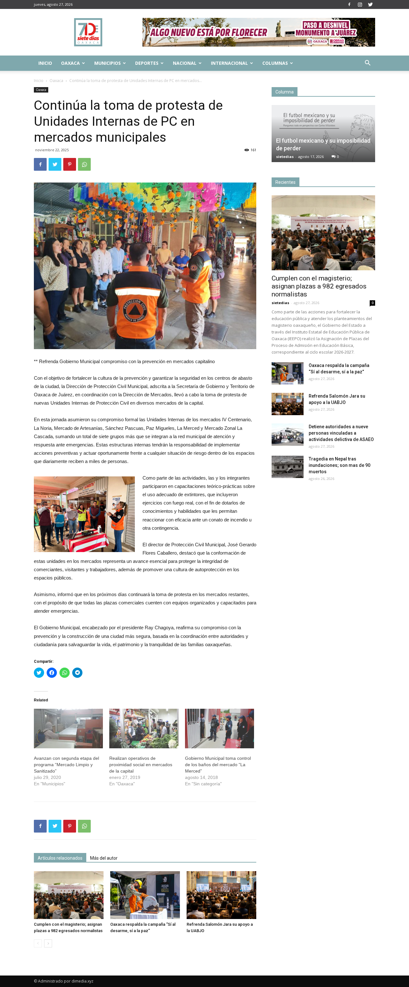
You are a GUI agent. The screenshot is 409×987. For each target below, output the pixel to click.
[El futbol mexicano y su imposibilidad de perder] (323, 133)
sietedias (285, 156)
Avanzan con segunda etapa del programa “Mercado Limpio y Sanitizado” (66, 765)
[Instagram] (360, 4)
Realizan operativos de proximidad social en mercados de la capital (140, 765)
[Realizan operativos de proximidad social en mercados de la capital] (143, 728)
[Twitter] (370, 4)
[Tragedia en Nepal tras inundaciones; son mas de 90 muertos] (288, 467)
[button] (367, 64)
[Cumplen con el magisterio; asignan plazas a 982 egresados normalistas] (69, 895)
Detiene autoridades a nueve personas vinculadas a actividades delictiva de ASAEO (341, 433)
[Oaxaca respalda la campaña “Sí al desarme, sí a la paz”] (145, 895)
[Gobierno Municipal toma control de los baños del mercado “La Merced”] (219, 728)
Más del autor (104, 858)
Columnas (275, 63)
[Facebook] (349, 4)
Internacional (229, 63)
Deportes (146, 63)
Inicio (45, 63)
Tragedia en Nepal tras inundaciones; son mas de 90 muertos (339, 465)
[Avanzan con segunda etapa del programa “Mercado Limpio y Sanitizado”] (68, 728)
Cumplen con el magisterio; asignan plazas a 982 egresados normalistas (319, 286)
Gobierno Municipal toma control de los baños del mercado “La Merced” (218, 765)
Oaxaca (70, 63)
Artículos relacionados (60, 858)
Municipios (107, 63)
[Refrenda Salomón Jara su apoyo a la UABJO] (221, 895)
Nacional (185, 63)
